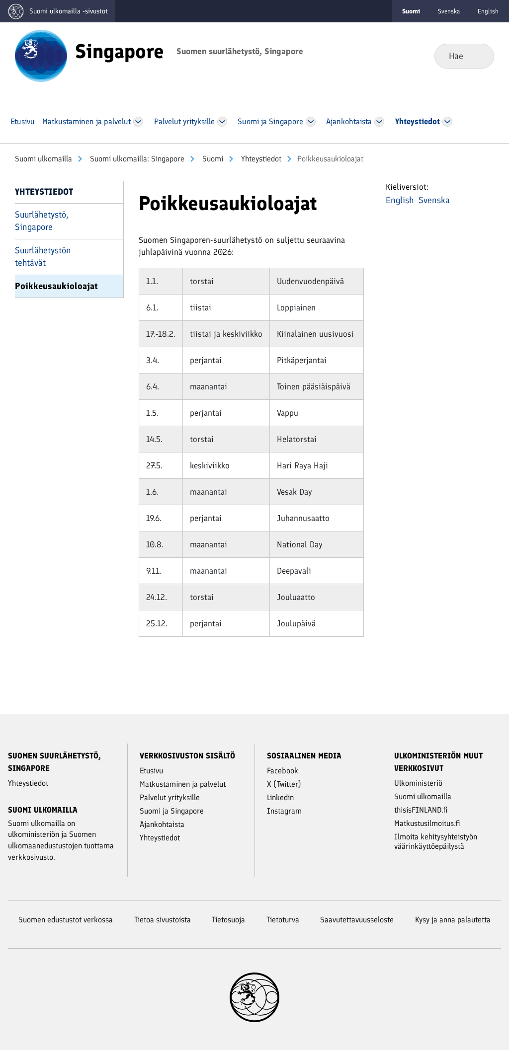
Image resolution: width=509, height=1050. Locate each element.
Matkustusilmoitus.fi (427, 823)
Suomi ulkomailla (43, 158)
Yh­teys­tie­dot (260, 158)
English (488, 11)
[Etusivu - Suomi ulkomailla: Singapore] (41, 55)
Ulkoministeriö (418, 783)
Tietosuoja (228, 919)
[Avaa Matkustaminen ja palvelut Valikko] (138, 122)
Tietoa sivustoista (162, 919)
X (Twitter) (284, 784)
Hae (478, 55)
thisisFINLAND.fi (421, 810)
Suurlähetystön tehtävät (43, 256)
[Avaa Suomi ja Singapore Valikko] (310, 122)
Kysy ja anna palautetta (453, 919)
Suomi (211, 158)
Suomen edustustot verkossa (65, 919)
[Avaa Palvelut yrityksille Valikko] (222, 122)
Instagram (284, 811)
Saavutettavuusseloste (357, 919)
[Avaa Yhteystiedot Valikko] (447, 122)
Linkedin (280, 797)
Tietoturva (282, 919)
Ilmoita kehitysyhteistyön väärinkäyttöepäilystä (435, 841)
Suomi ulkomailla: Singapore (136, 158)
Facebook (282, 770)
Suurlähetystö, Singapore (42, 220)
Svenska (449, 11)
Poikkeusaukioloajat (56, 286)
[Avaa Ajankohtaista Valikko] (379, 122)
